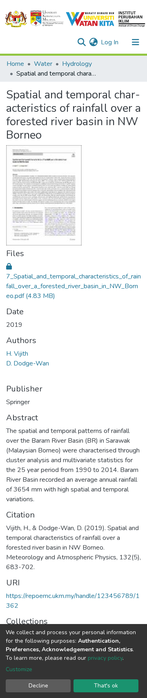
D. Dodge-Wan (27, 363)
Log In (110, 42)
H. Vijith (17, 353)
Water (43, 63)
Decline (38, 685)
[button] (93, 42)
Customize (19, 669)
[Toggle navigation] (135, 42)
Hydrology (77, 63)
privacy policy (105, 658)
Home (15, 63)
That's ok (106, 685)
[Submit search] (81, 42)
